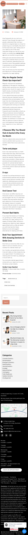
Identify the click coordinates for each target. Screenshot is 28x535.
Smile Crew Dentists (9, 285)
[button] (26, 3)
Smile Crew (7, 282)
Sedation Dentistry (7, 376)
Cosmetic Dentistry (7, 358)
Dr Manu (6, 32)
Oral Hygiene (5, 372)
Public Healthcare (7, 374)
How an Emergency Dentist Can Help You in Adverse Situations (17, 329)
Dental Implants (6, 360)
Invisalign (4, 368)
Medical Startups (7, 370)
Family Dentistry (6, 364)
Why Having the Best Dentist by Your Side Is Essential (16, 318)
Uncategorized (6, 378)
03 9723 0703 (16, 273)
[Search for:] (10, 298)
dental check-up (12, 278)
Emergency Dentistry (8, 362)
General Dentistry (7, 366)
